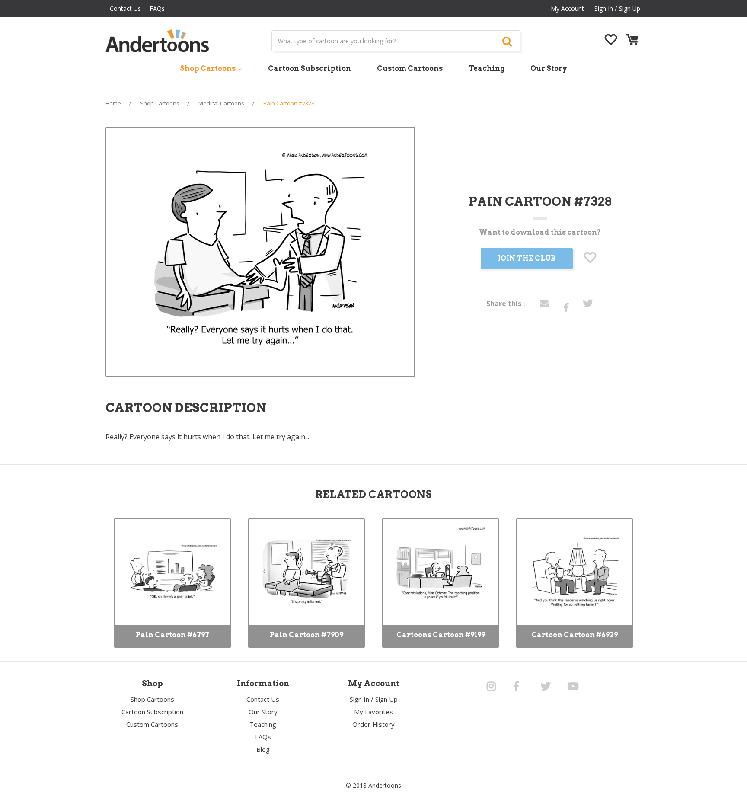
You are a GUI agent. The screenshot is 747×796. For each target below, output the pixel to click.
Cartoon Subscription (309, 68)
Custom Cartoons (410, 68)
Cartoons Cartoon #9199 (440, 635)
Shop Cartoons (208, 68)
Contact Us (125, 8)
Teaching (486, 68)
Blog (263, 749)
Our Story (548, 68)
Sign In (359, 699)
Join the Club (526, 258)
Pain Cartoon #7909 (306, 635)
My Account (567, 8)
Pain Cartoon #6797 (172, 635)
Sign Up (629, 8)
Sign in (603, 8)
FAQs (157, 8)
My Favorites (373, 711)
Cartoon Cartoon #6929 (574, 635)
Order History (373, 724)
